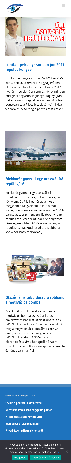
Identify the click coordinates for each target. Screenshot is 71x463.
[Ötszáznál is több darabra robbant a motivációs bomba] (35, 269)
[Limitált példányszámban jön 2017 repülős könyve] (35, 36)
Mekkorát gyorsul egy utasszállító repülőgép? (34, 181)
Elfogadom (20, 457)
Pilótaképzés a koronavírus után (23, 417)
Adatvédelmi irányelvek (45, 457)
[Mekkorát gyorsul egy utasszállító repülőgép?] (35, 151)
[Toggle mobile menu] (64, 5)
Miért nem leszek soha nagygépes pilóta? (28, 410)
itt (59, 451)
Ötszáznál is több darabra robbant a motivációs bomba (34, 299)
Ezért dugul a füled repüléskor (22, 424)
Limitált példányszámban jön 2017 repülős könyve (34, 66)
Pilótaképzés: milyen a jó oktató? (24, 431)
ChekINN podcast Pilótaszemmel (23, 403)
